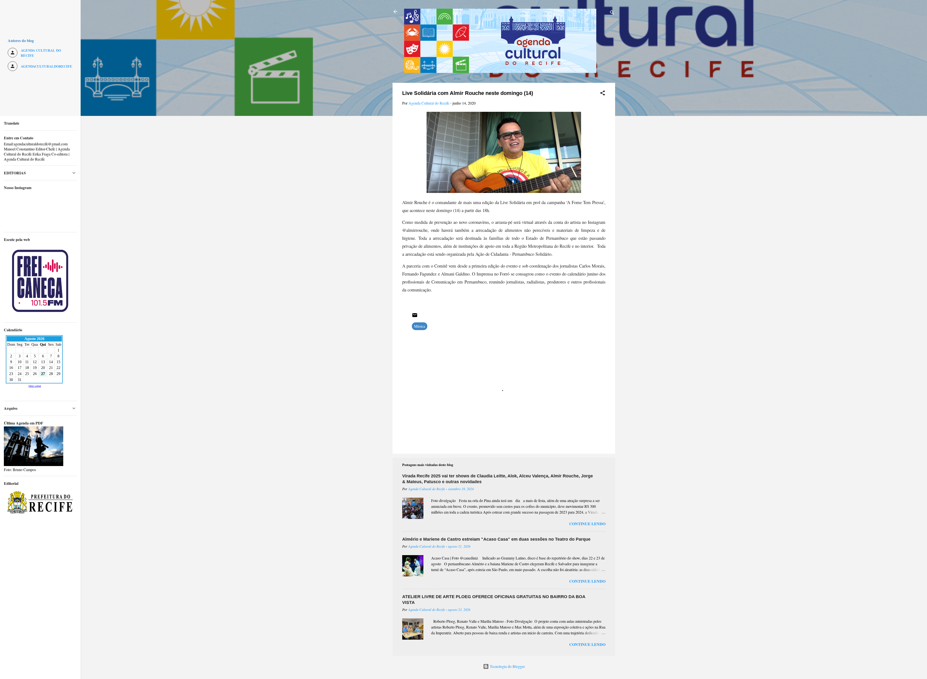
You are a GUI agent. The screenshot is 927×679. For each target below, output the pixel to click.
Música (419, 326)
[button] (602, 93)
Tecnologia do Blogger (507, 666)
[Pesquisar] (612, 13)
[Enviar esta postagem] (415, 316)
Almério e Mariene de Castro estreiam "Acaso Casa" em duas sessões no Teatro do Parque (496, 539)
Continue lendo (587, 523)
